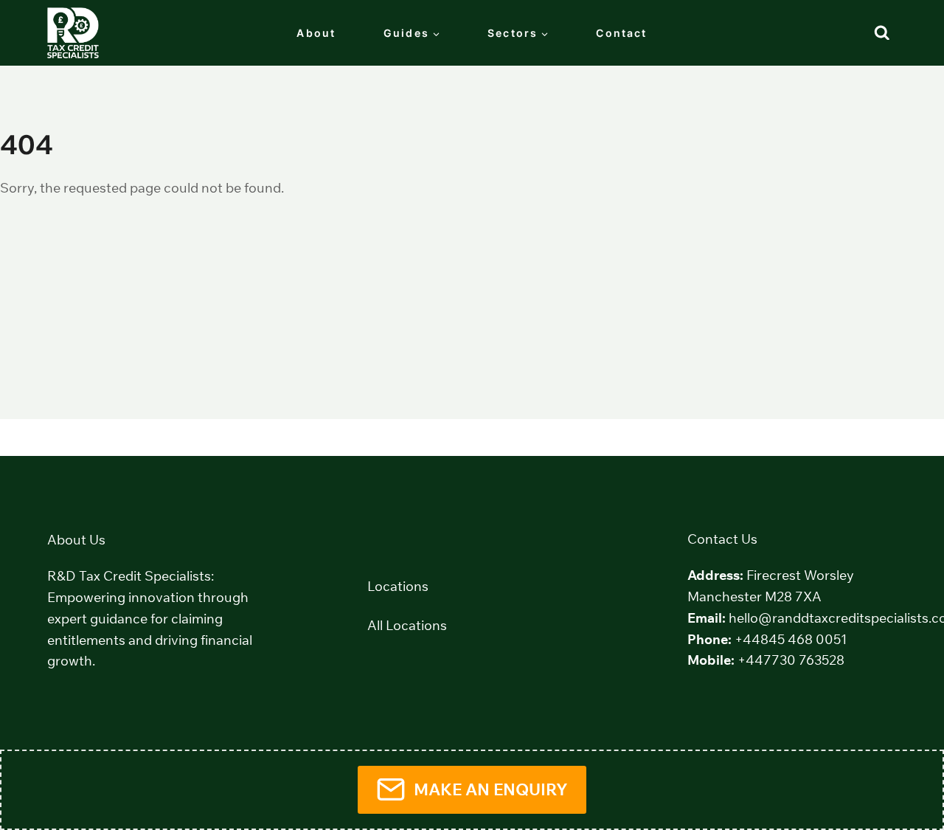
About (316, 33)
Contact (621, 33)
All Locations (407, 625)
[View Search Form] (882, 33)
